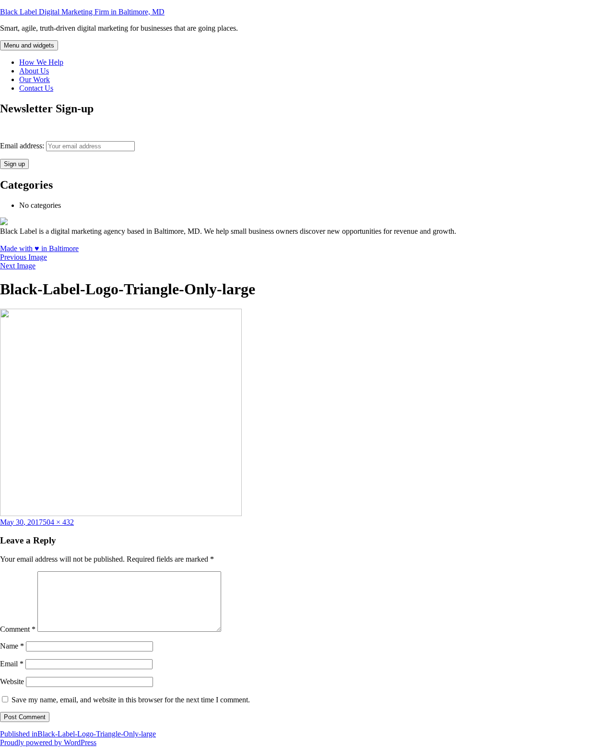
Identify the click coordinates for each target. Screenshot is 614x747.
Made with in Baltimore (39, 248)
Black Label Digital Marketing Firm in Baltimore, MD (82, 12)
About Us (34, 71)
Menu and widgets (29, 45)
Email (12, 664)
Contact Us (36, 88)
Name (12, 646)
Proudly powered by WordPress (48, 742)
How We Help (41, 62)
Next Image (17, 266)
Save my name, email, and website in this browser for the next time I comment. (131, 700)
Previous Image (23, 257)
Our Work (34, 79)
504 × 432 (58, 522)
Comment (17, 629)
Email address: (23, 146)
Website (12, 681)
